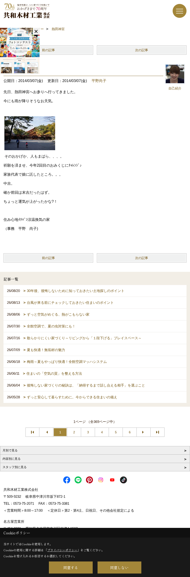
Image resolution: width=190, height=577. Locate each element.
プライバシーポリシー (62, 550)
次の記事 (141, 50)
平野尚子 (99, 81)
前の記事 (48, 50)
